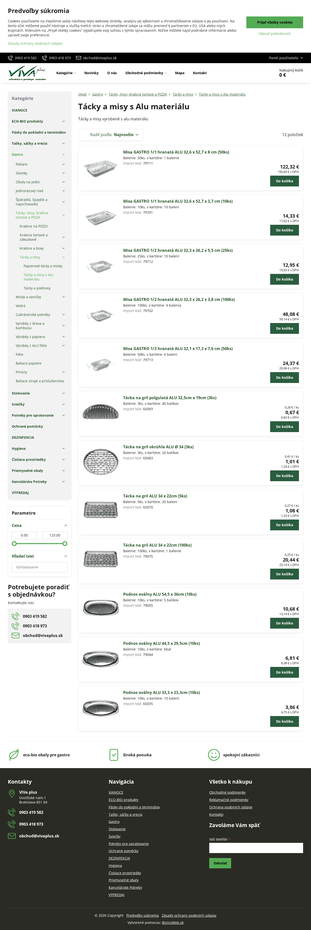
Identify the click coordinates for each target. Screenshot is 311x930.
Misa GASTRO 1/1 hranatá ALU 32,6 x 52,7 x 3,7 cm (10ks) (178, 201)
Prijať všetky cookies (275, 22)
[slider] (14, 543)
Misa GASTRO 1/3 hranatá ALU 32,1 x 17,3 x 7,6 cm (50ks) (178, 348)
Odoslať (220, 863)
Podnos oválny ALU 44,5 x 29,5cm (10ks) (161, 643)
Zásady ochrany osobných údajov (189, 915)
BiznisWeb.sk (173, 922)
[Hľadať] (258, 73)
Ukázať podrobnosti (275, 33)
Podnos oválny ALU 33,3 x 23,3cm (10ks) (161, 692)
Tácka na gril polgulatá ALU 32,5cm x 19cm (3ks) (169, 397)
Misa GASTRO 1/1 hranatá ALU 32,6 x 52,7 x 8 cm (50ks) (176, 152)
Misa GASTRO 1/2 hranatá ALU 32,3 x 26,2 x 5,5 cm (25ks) (178, 250)
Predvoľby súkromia (142, 915)
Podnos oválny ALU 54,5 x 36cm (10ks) (159, 594)
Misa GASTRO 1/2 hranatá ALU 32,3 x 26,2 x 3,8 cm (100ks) (179, 299)
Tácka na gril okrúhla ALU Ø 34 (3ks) (158, 447)
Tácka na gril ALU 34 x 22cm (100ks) (157, 545)
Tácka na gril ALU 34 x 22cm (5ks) (155, 496)
